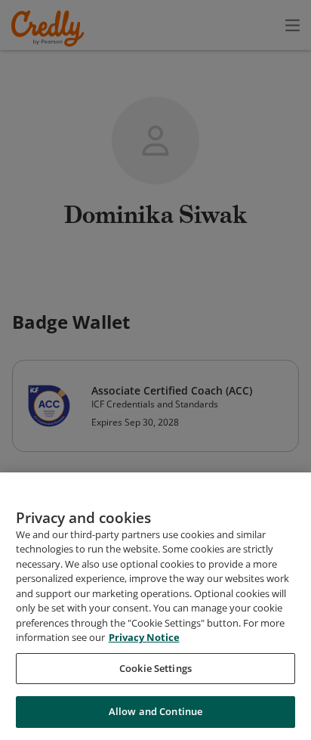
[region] (155, 606)
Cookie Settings (155, 668)
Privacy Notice (144, 637)
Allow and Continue (155, 711)
